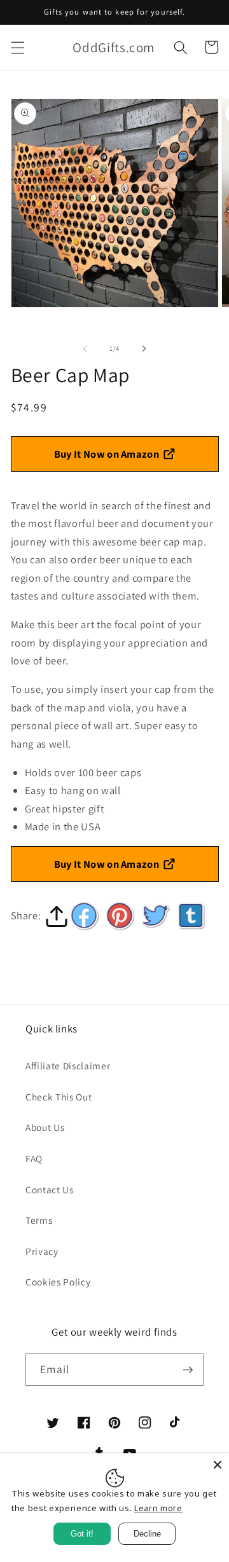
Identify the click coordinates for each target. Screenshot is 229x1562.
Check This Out (58, 1096)
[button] (17, 47)
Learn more (158, 1508)
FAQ (34, 1158)
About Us (44, 1127)
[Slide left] (85, 348)
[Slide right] (144, 348)
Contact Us (49, 1189)
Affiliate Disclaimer (67, 1065)
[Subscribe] (187, 1370)
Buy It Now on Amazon (107, 454)
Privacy (42, 1251)
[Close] (217, 1464)
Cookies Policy (57, 1281)
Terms (38, 1220)
